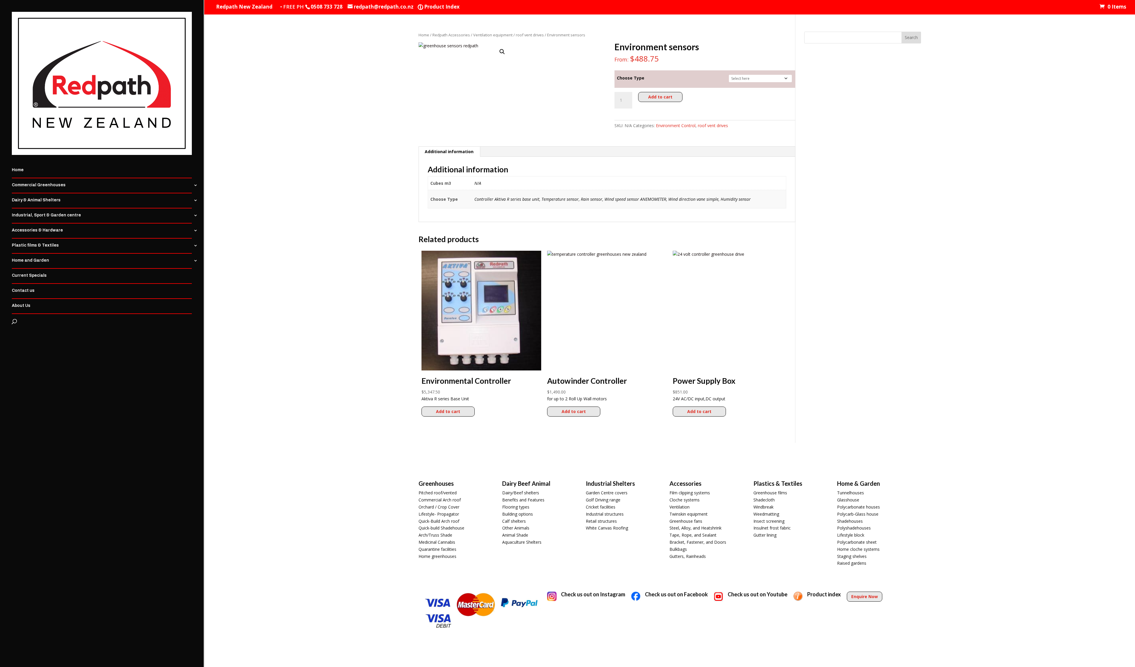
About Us (21, 306)
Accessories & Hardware (37, 230)
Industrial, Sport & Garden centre (46, 215)
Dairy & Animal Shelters (36, 200)
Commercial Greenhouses (39, 185)
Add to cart (660, 97)
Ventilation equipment (493, 35)
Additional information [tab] (449, 151)
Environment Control (675, 125)
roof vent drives (530, 35)
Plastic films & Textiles (35, 245)
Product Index (439, 6)
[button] (502, 51)
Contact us (23, 291)
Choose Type (630, 78)
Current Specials (29, 275)
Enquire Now (864, 596)
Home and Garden (30, 260)
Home (18, 170)
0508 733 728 (327, 6)
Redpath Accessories (451, 35)
